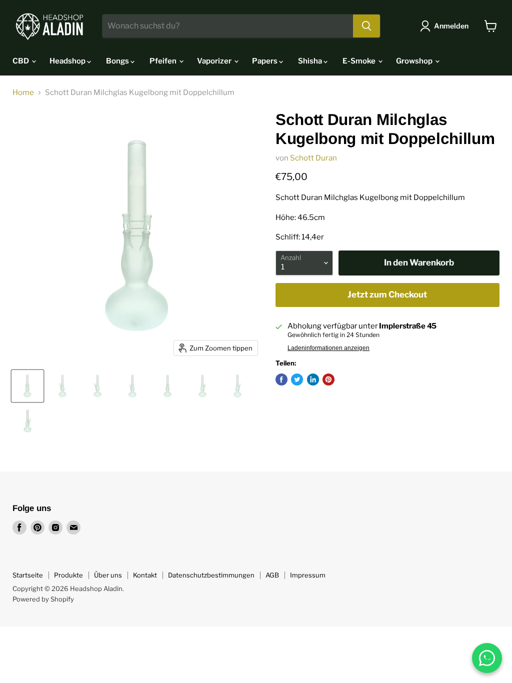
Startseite (27, 575)
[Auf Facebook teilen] (282, 380)
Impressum (308, 575)
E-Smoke (359, 61)
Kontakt (145, 575)
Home (23, 92)
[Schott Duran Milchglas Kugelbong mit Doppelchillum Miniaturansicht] (28, 386)
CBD (21, 61)
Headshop (68, 61)
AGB (272, 575)
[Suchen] (366, 26)
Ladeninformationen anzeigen (329, 348)
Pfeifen (164, 61)
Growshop (415, 61)
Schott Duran (313, 158)
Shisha (311, 61)
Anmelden (451, 26)
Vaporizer (215, 61)
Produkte (68, 575)
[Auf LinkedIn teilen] (313, 380)
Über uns (108, 575)
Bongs (118, 61)
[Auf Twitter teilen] (297, 380)
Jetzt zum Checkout (387, 295)
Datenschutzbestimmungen (211, 575)
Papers (265, 61)
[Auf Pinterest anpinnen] (328, 380)
